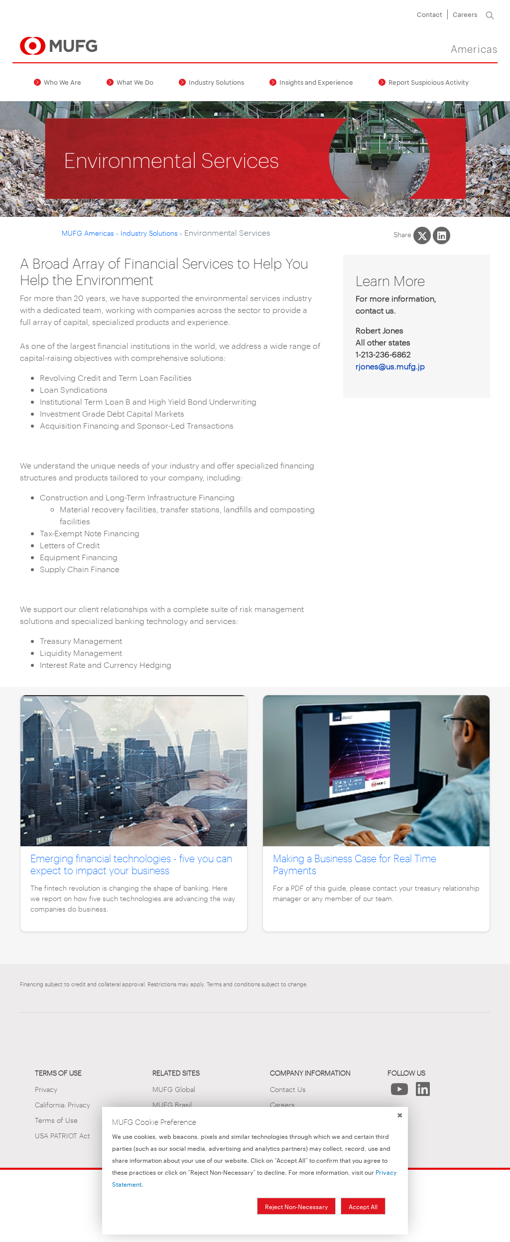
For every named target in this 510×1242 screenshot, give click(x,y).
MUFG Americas (88, 232)
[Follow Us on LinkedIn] (422, 1091)
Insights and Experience (316, 81)
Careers (465, 13)
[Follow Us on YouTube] (399, 1091)
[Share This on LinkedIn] (441, 235)
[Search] (490, 14)
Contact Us (288, 1088)
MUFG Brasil (172, 1104)
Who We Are (62, 81)
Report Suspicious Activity (428, 81)
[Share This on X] (422, 235)
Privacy (46, 1088)
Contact (429, 13)
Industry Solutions (216, 81)
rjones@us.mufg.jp (390, 366)
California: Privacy (62, 1104)
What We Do (135, 81)
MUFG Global (173, 1088)
